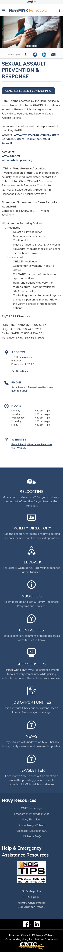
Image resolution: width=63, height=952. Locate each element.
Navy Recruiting (31, 819)
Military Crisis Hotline (32, 902)
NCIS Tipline (31, 897)
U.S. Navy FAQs (32, 836)
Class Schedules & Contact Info (28, 90)
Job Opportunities (31, 702)
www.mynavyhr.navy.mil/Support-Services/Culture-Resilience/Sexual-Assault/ (31, 139)
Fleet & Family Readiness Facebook (31, 444)
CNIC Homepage (31, 808)
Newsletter (31, 770)
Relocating (31, 491)
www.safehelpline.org (17, 160)
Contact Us (31, 630)
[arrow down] (31, 2)
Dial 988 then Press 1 (32, 906)
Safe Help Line (31, 891)
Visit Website (19, 447)
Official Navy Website (31, 825)
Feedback (31, 562)
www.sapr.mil (11, 155)
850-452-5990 (19, 390)
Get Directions (19, 371)
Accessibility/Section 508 (31, 830)
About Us (32, 596)
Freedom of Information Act (31, 813)
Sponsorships (31, 664)
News (31, 736)
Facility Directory (31, 528)
